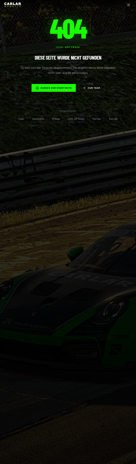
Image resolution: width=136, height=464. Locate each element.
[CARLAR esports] (12, 5)
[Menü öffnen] (128, 5)
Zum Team (94, 87)
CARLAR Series (76, 118)
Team (21, 118)
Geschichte (38, 118)
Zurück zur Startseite (56, 87)
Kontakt (113, 118)
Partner (97, 118)
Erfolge (56, 118)
